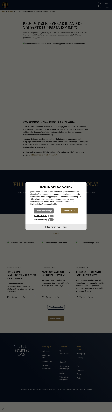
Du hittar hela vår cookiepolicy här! (43, 204)
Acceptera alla (69, 211)
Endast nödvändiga (44, 211)
